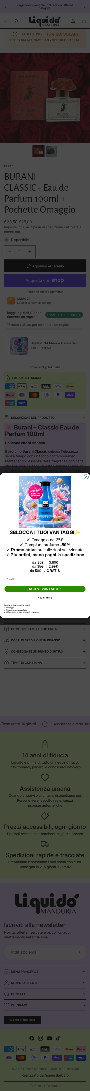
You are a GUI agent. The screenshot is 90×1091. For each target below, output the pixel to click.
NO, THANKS (45, 598)
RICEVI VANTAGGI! (45, 589)
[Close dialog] (86, 477)
